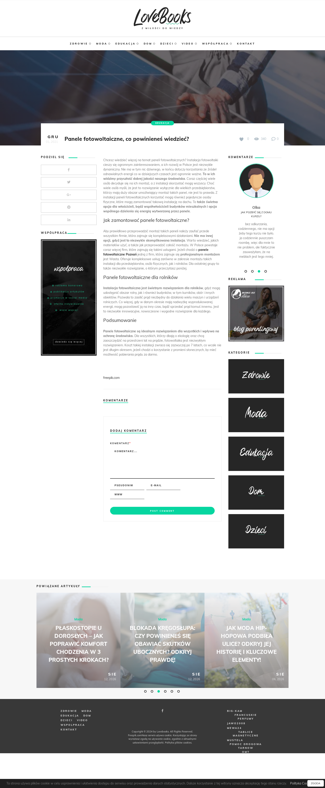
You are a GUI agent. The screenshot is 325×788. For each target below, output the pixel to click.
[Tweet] (69, 182)
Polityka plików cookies (178, 742)
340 (263, 139)
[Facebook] (162, 710)
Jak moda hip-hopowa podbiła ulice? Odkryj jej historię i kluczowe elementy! (246, 644)
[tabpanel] (256, 216)
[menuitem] (83, 43)
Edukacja (162, 123)
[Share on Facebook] (69, 170)
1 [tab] (246, 271)
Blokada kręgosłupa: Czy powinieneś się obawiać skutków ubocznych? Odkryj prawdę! (162, 644)
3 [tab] (259, 271)
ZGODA (315, 783)
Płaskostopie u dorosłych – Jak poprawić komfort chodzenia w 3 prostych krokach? (79, 644)
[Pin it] (69, 207)
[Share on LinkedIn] (69, 220)
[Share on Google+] (69, 195)
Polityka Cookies (301, 783)
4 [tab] (266, 271)
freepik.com (111, 378)
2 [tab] (253, 271)
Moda (78, 619)
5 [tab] (172, 691)
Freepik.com (135, 735)
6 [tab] (179, 691)
